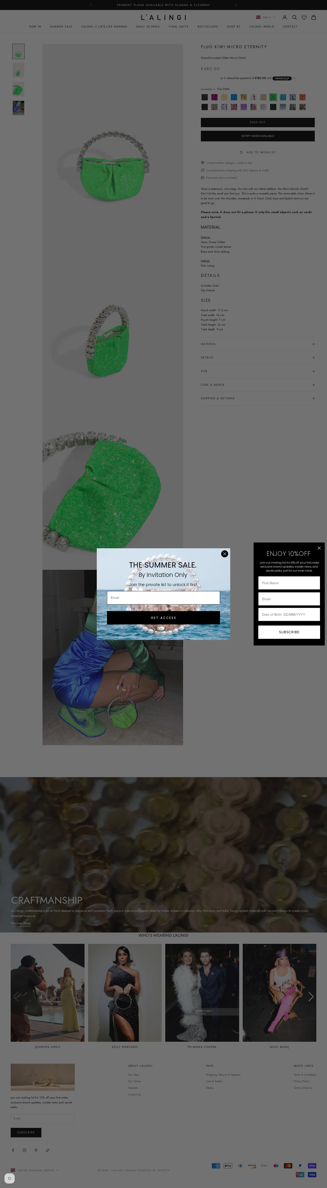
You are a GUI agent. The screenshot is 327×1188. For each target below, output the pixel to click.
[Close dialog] (224, 553)
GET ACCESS (163, 618)
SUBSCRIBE (289, 632)
